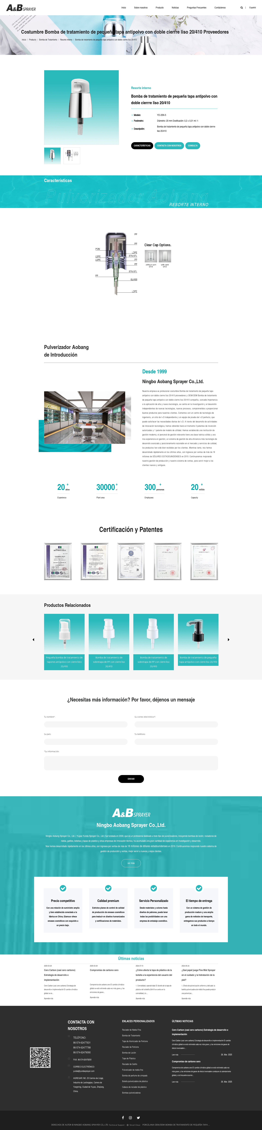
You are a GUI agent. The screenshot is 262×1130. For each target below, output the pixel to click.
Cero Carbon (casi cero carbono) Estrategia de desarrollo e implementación (59, 975)
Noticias (175, 7)
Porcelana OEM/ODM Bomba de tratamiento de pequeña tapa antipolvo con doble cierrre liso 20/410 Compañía (176, 1125)
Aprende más (48, 998)
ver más (131, 863)
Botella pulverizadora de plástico (135, 1081)
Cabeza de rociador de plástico (134, 1087)
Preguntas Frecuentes (196, 7)
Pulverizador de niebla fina (132, 1070)
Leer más (175, 1055)
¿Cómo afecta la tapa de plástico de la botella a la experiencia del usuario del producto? (154, 975)
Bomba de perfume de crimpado (134, 1075)
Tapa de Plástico (129, 1058)
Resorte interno (66, 39)
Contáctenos (220, 7)
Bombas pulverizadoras (131, 1092)
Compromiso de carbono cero (104, 970)
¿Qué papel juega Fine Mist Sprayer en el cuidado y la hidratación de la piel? (198, 975)
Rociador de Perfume (130, 1047)
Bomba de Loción (129, 1052)
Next (229, 640)
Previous (33, 640)
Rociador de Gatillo (129, 1064)
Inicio (123, 7)
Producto (160, 7)
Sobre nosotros (141, 7)
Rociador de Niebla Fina (131, 1030)
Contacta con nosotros (169, 145)
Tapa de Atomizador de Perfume (135, 1041)
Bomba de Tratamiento (48, 39)
